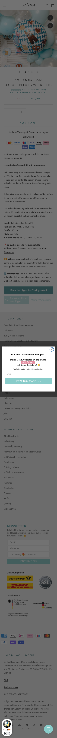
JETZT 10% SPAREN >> (28, 381)
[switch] (7, 733)
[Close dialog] (52, 349)
